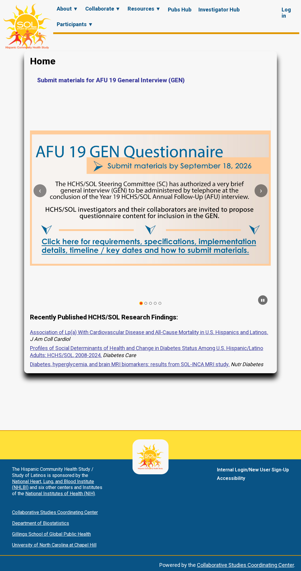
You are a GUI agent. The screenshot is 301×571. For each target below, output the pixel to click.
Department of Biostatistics (40, 523)
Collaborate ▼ (103, 9)
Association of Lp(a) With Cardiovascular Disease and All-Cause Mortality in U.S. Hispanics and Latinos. (149, 332)
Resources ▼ (144, 9)
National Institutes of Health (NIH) (60, 493)
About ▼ (67, 9)
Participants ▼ (75, 24)
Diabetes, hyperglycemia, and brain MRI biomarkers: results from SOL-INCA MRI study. (130, 364)
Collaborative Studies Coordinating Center (55, 512)
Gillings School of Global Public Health (51, 534)
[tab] (141, 303)
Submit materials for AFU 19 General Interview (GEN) (111, 80)
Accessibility (231, 478)
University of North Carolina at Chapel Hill (54, 545)
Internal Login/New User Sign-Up (253, 470)
